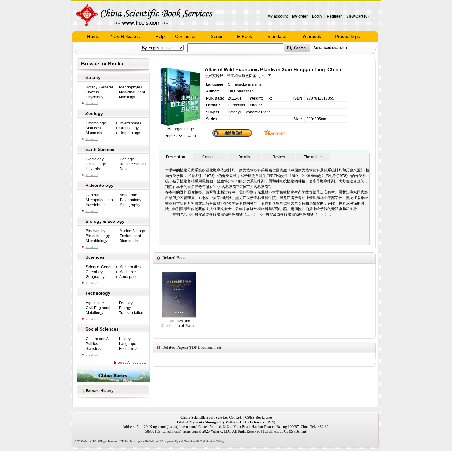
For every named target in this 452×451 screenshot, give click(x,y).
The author (313, 157)
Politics (92, 344)
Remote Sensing (134, 164)
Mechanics (128, 272)
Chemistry (94, 272)
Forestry (126, 303)
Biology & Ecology (105, 221)
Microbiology (96, 241)
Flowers (92, 92)
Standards (277, 36)
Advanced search (328, 47)
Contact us (186, 36)
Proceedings (347, 36)
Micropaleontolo (99, 200)
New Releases (125, 36)
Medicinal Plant (132, 92)
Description (175, 157)
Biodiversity (95, 231)
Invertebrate (96, 205)
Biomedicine (130, 241)
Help (160, 36)
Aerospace (128, 277)
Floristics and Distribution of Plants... (179, 323)
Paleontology (99, 185)
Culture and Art (98, 339)
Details (244, 157)
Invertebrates (130, 123)
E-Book (244, 36)
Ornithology (129, 128)
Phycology (94, 97)
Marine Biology (132, 231)
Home (93, 36)
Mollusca (93, 128)
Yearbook (311, 36)
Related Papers (175, 347)
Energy (125, 308)
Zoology (94, 113)
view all (92, 103)
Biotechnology (98, 236)
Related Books (174, 258)
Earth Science (99, 149)
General (92, 195)
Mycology (127, 97)
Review (278, 157)
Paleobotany (130, 200)
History (125, 339)
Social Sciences (102, 329)
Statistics (93, 349)
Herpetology (129, 133)
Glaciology (95, 159)
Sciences (95, 257)
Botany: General (99, 87)
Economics (128, 349)
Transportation (131, 313)
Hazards (93, 169)
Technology (97, 293)
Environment (130, 236)
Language (127, 344)
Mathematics (130, 267)
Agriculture (95, 303)
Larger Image (182, 129)
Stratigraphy (130, 205)
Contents (209, 157)
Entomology (96, 123)
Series (217, 36)
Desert (125, 169)
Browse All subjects (130, 362)
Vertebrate (128, 195)
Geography (95, 277)
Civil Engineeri (98, 308)
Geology (127, 159)
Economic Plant (257, 112)
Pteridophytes (130, 87)
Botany (93, 77)
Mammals (94, 133)
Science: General (100, 267)
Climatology (96, 164)
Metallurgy (94, 313)
